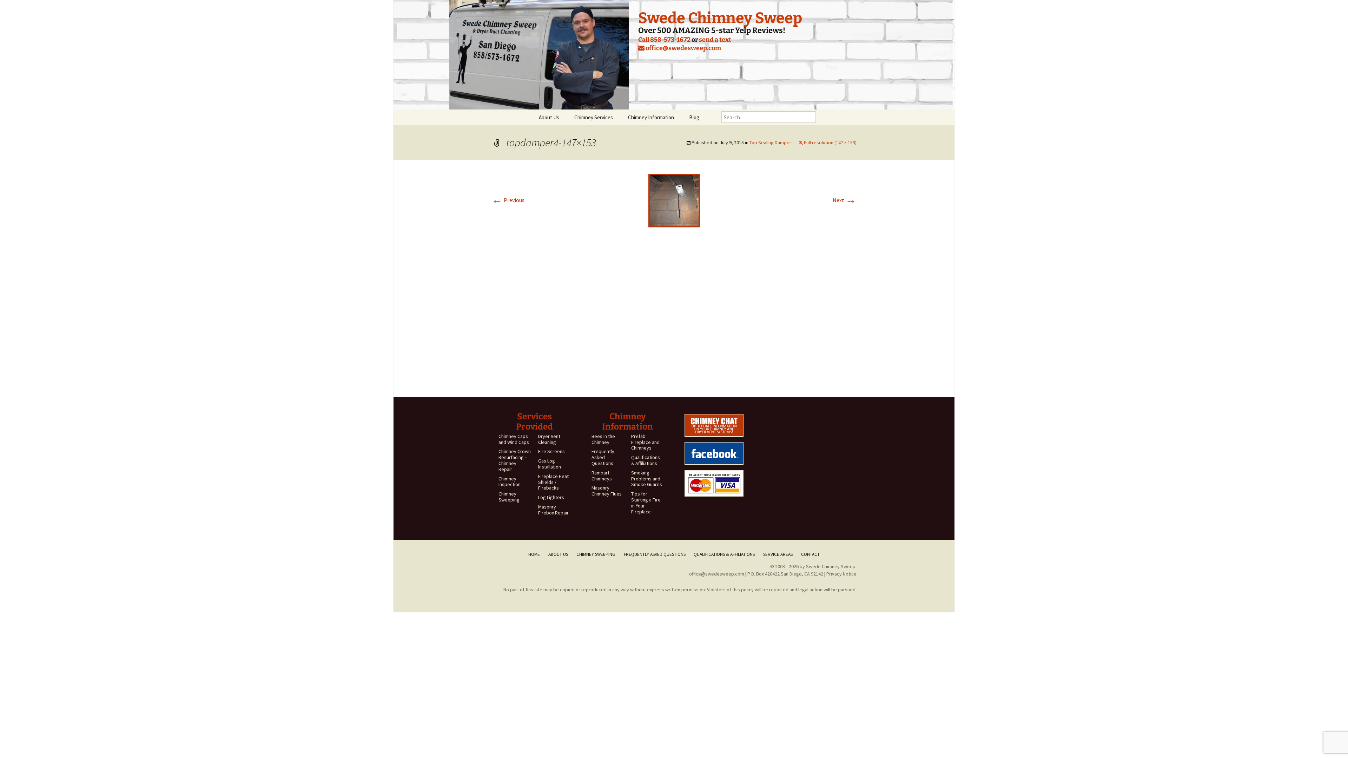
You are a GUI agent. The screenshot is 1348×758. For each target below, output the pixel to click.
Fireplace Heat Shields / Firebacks (553, 482)
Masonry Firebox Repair (553, 510)
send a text (715, 40)
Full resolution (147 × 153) (830, 142)
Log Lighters (551, 497)
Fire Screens (551, 451)
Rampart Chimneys (602, 476)
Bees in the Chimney (603, 439)
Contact (810, 554)
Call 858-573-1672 (664, 40)
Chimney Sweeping (509, 497)
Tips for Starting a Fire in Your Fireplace (646, 502)
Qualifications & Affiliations (645, 460)
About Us (549, 117)
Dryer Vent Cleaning (549, 439)
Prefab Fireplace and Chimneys (645, 442)
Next (845, 200)
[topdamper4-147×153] (674, 199)
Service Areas (778, 554)
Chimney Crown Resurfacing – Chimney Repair (514, 460)
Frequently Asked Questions (603, 457)
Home (534, 554)
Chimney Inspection (509, 482)
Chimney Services (593, 117)
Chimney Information (651, 117)
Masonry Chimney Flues (607, 491)
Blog (694, 117)
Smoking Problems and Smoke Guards (646, 479)
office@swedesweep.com (683, 48)
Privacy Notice (841, 574)
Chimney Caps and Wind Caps (513, 439)
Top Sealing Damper (770, 142)
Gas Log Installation (549, 464)
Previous (507, 200)
